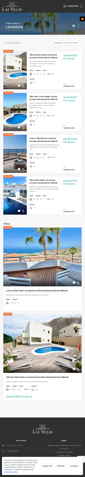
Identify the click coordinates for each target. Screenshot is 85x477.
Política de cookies (11, 472)
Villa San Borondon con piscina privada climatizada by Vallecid (37, 377)
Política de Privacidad (64, 452)
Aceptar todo (47, 466)
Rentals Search (64, 455)
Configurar (74, 466)
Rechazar (61, 466)
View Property (15, 82)
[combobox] (67, 42)
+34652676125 (72, 6)
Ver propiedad (42, 274)
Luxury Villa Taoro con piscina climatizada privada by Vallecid (37, 290)
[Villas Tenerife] (12, 10)
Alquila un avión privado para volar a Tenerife (64, 445)
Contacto (64, 449)
